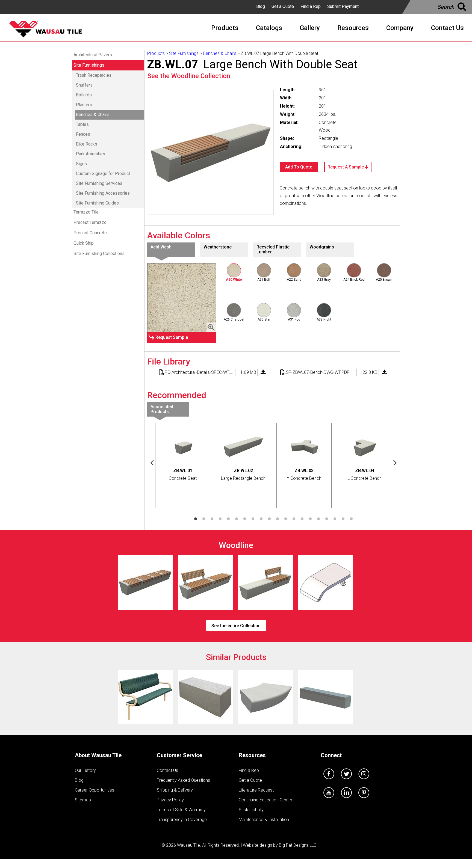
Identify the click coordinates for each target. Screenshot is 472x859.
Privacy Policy (170, 799)
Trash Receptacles (93, 75)
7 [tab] (244, 519)
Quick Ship (83, 243)
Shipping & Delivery (175, 790)
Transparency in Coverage (182, 819)
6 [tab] (236, 519)
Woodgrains (321, 247)
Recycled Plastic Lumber (273, 249)
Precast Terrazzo (90, 222)
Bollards (84, 94)
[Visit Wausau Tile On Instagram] (364, 780)
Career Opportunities (94, 790)
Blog (260, 6)
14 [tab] (302, 519)
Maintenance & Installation (264, 819)
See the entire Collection (236, 625)
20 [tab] (351, 519)
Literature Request (256, 790)
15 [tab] (310, 519)
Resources (252, 755)
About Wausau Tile (98, 755)
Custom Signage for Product (103, 173)
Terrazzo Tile (86, 212)
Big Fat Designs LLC (297, 845)
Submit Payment (343, 6)
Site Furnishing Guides (97, 203)
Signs (81, 163)
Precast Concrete (90, 232)
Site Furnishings (88, 65)
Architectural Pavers (92, 54)
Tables (82, 124)
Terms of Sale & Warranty (181, 809)
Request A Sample (346, 167)
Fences (83, 134)
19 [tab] (343, 519)
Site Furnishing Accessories (103, 193)
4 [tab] (220, 519)
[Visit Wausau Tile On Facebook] (329, 780)
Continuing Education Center (265, 799)
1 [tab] (195, 519)
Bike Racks (86, 144)
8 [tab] (253, 519)
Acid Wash (161, 247)
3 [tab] (212, 519)
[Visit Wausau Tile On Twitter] (346, 780)
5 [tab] (228, 519)
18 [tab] (335, 519)
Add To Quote (298, 167)
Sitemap (83, 799)
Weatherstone (217, 247)
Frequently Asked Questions (183, 780)
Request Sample (171, 337)
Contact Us (167, 770)
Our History (85, 770)
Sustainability (251, 809)
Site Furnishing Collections (99, 253)
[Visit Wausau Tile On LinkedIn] (346, 799)
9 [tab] (261, 519)
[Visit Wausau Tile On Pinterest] (364, 799)
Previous (152, 462)
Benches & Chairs (93, 114)
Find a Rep (310, 6)
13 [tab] (294, 519)
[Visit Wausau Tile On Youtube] (329, 799)
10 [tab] (269, 519)
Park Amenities (90, 153)
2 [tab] (203, 519)
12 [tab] (285, 519)
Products (156, 53)
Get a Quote (283, 6)
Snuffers (84, 85)
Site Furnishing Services (99, 183)
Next (395, 462)
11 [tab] (277, 519)
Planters (84, 104)
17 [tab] (326, 519)
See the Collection (188, 76)
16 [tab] (318, 519)
